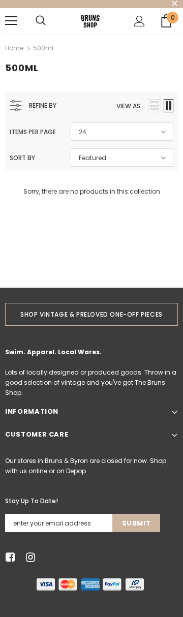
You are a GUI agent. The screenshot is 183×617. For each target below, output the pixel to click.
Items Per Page (33, 132)
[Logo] (90, 20)
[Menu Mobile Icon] (11, 21)
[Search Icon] (41, 21)
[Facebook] (8, 557)
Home (14, 48)
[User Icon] (139, 21)
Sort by (22, 157)
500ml (43, 48)
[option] (91, 314)
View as (128, 106)
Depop (76, 471)
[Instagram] (28, 557)
